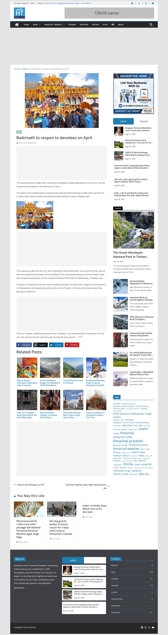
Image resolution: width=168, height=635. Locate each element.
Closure (116, 420)
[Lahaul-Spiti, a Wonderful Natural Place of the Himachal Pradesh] (120, 378)
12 (151, 578)
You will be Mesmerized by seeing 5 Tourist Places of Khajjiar (142, 354)
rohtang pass (117, 465)
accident (117, 404)
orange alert (146, 458)
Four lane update (120, 429)
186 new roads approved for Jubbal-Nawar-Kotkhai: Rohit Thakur (131, 180)
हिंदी (113, 24)
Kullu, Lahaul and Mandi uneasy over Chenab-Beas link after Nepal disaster (131, 194)
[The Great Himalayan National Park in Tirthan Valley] (133, 230)
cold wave (129, 420)
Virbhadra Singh (122, 470)
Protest (116, 460)
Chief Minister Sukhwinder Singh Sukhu (132, 415)
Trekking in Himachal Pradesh (143, 468)
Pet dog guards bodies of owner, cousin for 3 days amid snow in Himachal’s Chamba (60, 527)
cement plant (119, 408)
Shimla (128, 464)
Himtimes (33, 143)
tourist (123, 467)
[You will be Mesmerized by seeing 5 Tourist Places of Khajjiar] (120, 359)
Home (26, 24)
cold (121, 420)
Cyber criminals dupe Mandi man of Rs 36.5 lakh (95, 509)
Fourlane (147, 426)
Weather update (120, 474)
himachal (127, 433)
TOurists (130, 468)
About (121, 24)
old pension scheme (130, 458)
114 (151, 572)
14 (151, 585)
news (141, 455)
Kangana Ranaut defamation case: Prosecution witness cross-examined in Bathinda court (138, 129)
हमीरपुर (147, 474)
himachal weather (126, 449)
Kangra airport (126, 452)
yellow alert (134, 474)
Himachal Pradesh (53, 24)
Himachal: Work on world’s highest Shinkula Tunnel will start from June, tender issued (141, 298)
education (127, 425)
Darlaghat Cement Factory (123, 422)
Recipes (95, 24)
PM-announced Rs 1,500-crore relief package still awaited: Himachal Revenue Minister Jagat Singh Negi (28, 529)
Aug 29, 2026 (119, 172)
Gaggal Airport (133, 429)
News (35, 24)
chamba (144, 408)
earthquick (115, 605)
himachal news (122, 437)
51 (151, 612)
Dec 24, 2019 (118, 261)
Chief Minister (117, 411)
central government (133, 409)
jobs (148, 449)
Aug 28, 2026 (119, 199)
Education (115, 612)
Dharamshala (142, 422)
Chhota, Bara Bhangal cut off (30, 484)
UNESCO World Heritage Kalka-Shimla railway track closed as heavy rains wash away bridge (137, 153)
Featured (84, 24)
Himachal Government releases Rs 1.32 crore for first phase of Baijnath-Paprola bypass (139, 141)
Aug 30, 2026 (130, 146)
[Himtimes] (17, 25)
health (143, 429)
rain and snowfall (126, 461)
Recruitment (139, 460)
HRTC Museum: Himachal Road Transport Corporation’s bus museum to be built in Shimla (141, 318)
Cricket (114, 592)
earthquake (117, 426)
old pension (117, 458)
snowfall (146, 464)
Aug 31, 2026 (130, 134)
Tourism (72, 24)
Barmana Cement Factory (123, 406)
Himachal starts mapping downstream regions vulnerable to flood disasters (132, 166)
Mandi (126, 455)
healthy (116, 433)
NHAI (147, 456)
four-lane (138, 425)
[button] (39, 24)
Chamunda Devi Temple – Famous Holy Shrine (141, 334)
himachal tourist (138, 444)
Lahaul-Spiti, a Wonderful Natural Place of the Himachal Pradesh (141, 373)
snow (137, 464)
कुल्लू (141, 473)
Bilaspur (114, 565)
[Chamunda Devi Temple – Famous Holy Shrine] (120, 340)
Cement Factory (142, 406)
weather (137, 470)
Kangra (116, 452)
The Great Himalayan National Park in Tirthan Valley (129, 254)
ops (139, 458)
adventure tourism (128, 404)
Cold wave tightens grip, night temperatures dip (86, 486)
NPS (151, 456)
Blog (105, 24)
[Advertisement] (84, 46)
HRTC (142, 449)
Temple (115, 468)
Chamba (114, 578)
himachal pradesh (128, 441)
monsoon (133, 456)
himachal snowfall (120, 445)
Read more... (19, 587)
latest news (138, 452)
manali (117, 455)
